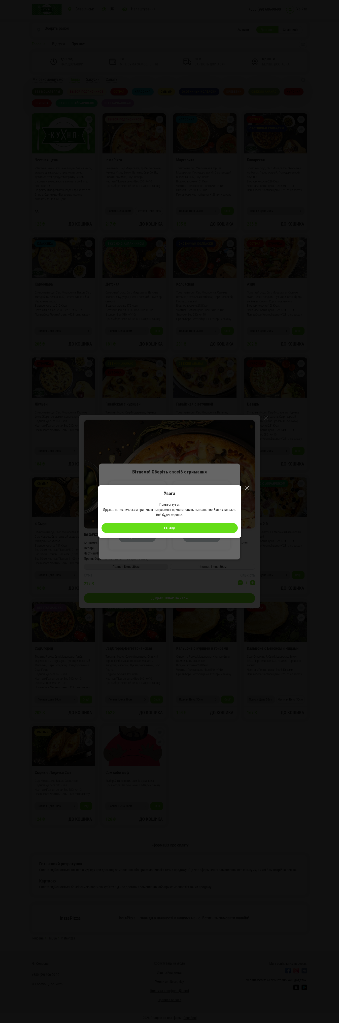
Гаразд (169, 528)
